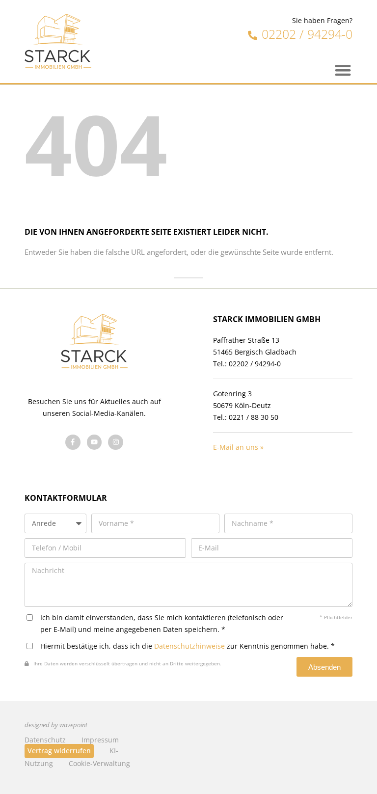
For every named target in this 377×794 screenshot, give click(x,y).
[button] (343, 70)
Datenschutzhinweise (189, 646)
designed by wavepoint (56, 725)
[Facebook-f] (73, 442)
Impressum (100, 739)
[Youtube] (94, 442)
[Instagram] (115, 442)
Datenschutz (45, 739)
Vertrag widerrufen (59, 750)
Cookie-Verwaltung (99, 763)
